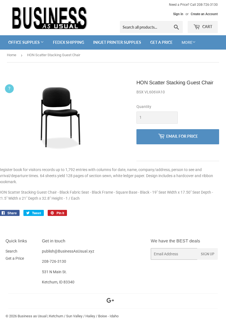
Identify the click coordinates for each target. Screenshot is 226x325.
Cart (206, 26)
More (187, 42)
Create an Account (204, 14)
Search (11, 251)
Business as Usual (32, 316)
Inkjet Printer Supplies (117, 42)
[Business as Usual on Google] (110, 301)
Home (11, 55)
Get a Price (161, 42)
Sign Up (207, 254)
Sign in (178, 14)
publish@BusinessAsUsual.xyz (68, 251)
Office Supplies (24, 42)
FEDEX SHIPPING (68, 42)
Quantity (143, 106)
